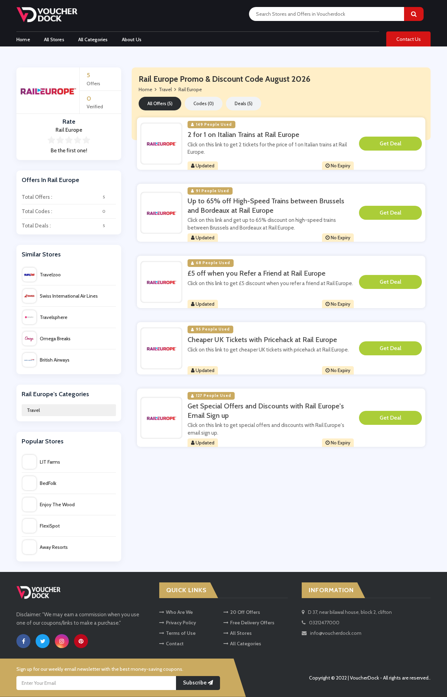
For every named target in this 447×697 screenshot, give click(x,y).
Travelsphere (53, 317)
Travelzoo (50, 274)
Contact (175, 643)
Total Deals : (63, 226)
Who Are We (179, 612)
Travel (33, 410)
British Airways (54, 360)
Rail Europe (190, 89)
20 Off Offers (245, 612)
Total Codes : (63, 211)
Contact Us (408, 39)
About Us (132, 39)
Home (23, 39)
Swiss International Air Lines (69, 296)
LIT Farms (50, 462)
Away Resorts (54, 547)
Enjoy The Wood (57, 504)
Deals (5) (243, 103)
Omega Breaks (55, 338)
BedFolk (48, 483)
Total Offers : (63, 197)
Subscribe (195, 683)
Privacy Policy (181, 622)
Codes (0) (203, 103)
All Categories (93, 39)
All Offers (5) (160, 103)
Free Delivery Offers (252, 622)
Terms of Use (181, 633)
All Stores (54, 39)
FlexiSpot (50, 526)
